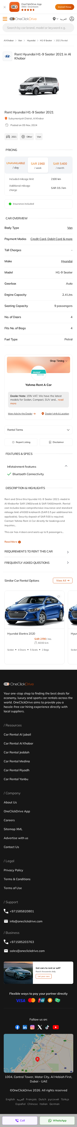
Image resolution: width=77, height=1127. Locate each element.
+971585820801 (22, 911)
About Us (10, 802)
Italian (43, 1104)
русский (53, 1099)
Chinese (32, 1104)
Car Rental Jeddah (16, 752)
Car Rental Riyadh (16, 770)
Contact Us (11, 847)
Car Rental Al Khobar (18, 743)
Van (70, 228)
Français (31, 1099)
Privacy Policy (13, 870)
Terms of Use (13, 888)
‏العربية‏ (20, 1099)
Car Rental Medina (17, 761)
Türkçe (65, 1099)
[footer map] (38, 1053)
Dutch (42, 1099)
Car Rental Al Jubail (17, 734)
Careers (9, 820)
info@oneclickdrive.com (26, 921)
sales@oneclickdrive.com (27, 951)
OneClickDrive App (31, 5)
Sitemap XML (13, 829)
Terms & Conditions (17, 879)
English (10, 1099)
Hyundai (67, 261)
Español (20, 1104)
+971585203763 (22, 942)
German (55, 1104)
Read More (10, 542)
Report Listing (23, 442)
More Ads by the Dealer (20, 413)
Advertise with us (16, 838)
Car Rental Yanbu (16, 779)
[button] (4, 18)
